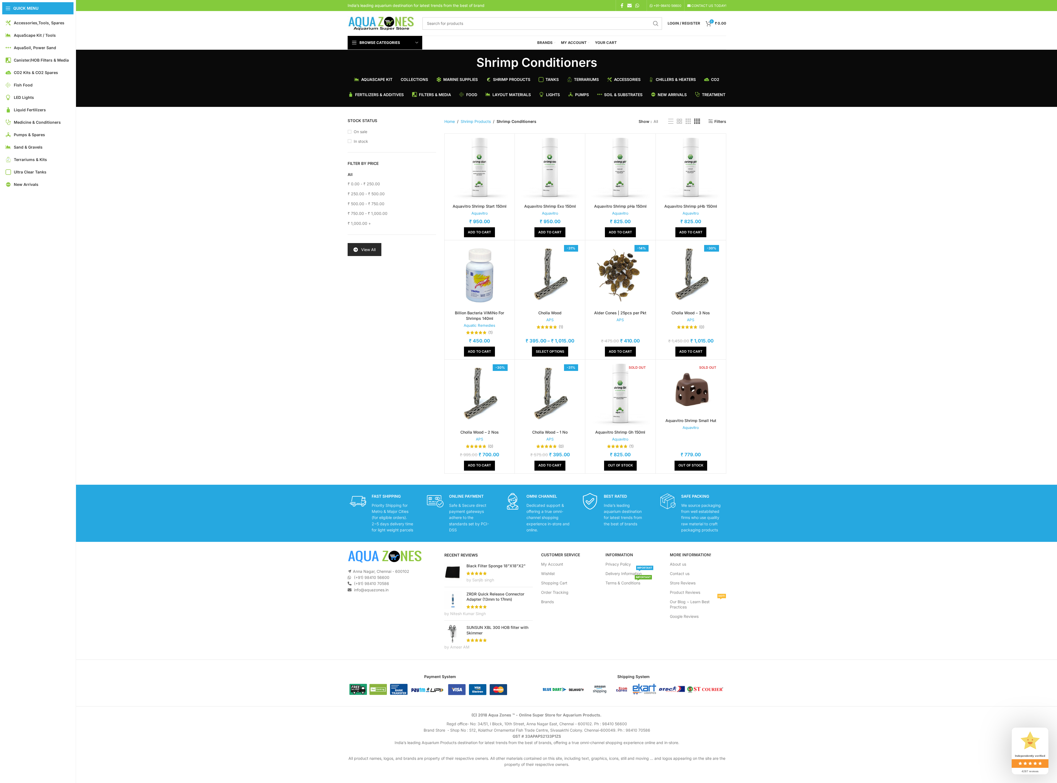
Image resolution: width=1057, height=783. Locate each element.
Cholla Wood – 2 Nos (479, 432)
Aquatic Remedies (479, 325)
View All (368, 249)
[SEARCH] (655, 23)
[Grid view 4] (697, 121)
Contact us (679, 573)
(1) (490, 332)
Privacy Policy (618, 564)
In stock (361, 141)
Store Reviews (683, 583)
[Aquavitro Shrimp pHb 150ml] (691, 168)
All (350, 174)
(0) (701, 327)
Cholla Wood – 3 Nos (691, 312)
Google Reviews (684, 616)
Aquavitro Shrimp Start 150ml (480, 206)
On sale (360, 131)
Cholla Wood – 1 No (550, 432)
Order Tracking (554, 592)
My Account (552, 564)
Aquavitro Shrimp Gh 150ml (620, 432)
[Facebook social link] (622, 5)
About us (678, 564)
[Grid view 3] (688, 121)
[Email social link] (629, 5)
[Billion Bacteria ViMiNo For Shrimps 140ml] (479, 275)
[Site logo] (381, 22)
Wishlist (548, 573)
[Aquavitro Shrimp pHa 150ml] (620, 168)
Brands (547, 601)
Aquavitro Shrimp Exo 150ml (550, 206)
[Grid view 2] (679, 121)
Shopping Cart (554, 583)
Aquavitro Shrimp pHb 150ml (690, 206)
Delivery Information (628, 572)
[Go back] (469, 62)
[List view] (670, 121)
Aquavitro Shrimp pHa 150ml (620, 206)
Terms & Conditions (628, 581)
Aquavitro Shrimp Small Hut (690, 420)
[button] (479, 232)
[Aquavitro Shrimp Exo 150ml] (550, 168)
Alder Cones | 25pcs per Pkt (620, 312)
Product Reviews (685, 592)
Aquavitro (479, 213)
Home (449, 121)
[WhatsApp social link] (637, 5)
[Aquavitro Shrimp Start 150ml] (479, 168)
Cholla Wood (550, 312)
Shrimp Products (476, 121)
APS (550, 320)
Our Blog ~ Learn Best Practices (697, 603)
